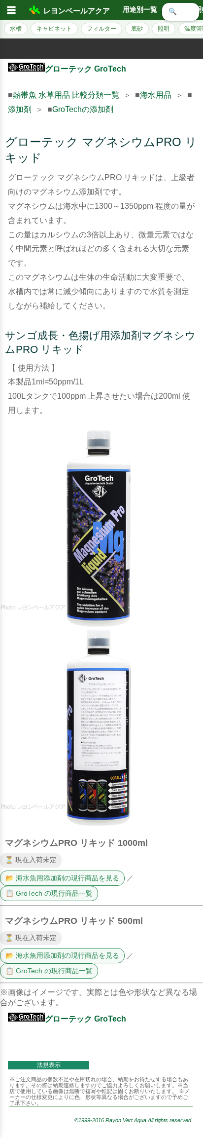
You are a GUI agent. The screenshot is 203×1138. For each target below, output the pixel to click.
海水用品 (155, 95)
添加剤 (20, 109)
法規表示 (49, 1065)
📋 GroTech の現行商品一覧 (49, 893)
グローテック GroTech (85, 69)
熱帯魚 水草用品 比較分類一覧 (66, 95)
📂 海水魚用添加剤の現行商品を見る (62, 878)
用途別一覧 (140, 9)
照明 (163, 28)
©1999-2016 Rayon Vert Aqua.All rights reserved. (133, 1120)
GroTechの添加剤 (82, 109)
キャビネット (54, 28)
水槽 (16, 28)
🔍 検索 (181, 11)
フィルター (101, 28)
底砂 (137, 28)
